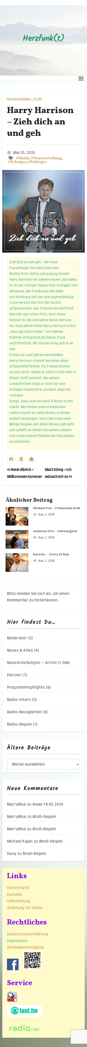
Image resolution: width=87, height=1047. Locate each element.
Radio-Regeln (19, 724)
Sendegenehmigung (25, 947)
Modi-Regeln (44, 817)
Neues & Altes (20, 650)
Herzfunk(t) (43, 39)
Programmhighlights (26, 687)
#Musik (22, 158)
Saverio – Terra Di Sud (51, 554)
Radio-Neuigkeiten (24, 712)
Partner (14, 675)
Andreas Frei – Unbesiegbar (55, 531)
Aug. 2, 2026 (46, 514)
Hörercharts (18, 888)
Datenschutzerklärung (28, 934)
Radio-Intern (19, 700)
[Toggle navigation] (81, 78)
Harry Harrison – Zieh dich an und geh (40, 122)
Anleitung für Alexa (24, 908)
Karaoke (14, 895)
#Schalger (17, 162)
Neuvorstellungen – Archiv (32, 663)
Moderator (17, 638)
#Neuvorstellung (46, 158)
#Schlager (37, 162)
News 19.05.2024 (47, 804)
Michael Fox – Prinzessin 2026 (56, 508)
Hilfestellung (18, 901)
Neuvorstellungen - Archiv (24, 98)
